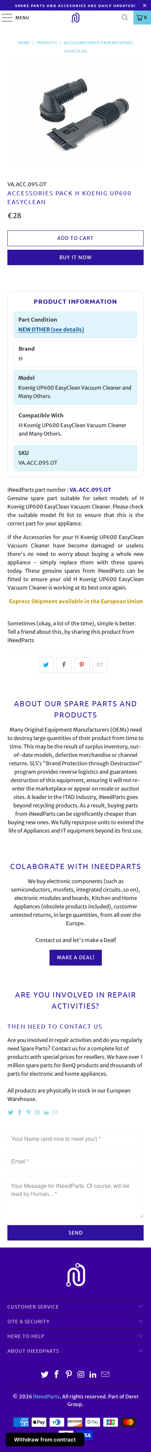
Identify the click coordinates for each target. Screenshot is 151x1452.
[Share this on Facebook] (64, 665)
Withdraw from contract (45, 1439)
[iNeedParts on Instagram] (37, 1112)
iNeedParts (46, 1396)
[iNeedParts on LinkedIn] (46, 1112)
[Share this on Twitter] (46, 665)
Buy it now (75, 257)
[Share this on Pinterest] (82, 665)
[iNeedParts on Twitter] (10, 1112)
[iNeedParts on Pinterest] (28, 1112)
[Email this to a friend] (99, 665)
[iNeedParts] (75, 18)
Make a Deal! (75, 957)
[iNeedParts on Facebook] (19, 1112)
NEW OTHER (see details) (51, 329)
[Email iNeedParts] (55, 1112)
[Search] (125, 18)
